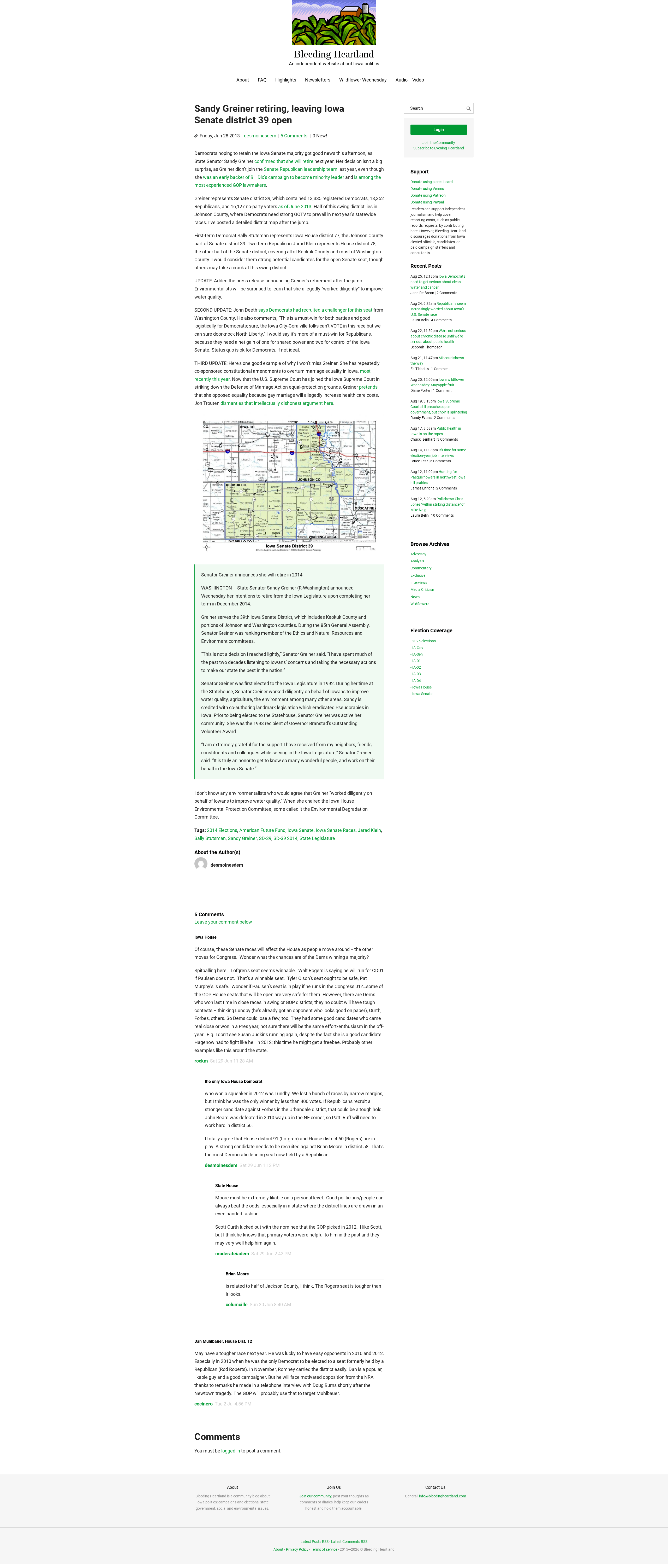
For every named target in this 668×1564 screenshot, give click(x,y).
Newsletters (317, 80)
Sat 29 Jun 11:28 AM (231, 1061)
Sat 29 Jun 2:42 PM (271, 1253)
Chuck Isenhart (422, 439)
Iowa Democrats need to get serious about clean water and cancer (437, 281)
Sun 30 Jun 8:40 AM (270, 1304)
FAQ (262, 80)
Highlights (285, 80)
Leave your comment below (223, 922)
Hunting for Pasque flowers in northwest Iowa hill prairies (438, 477)
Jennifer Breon (422, 293)
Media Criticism (422, 589)
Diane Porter (420, 390)
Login (438, 129)
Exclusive (417, 575)
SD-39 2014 (285, 838)
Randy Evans (421, 418)
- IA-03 (415, 674)
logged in (230, 1451)
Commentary (421, 568)
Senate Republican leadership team (300, 169)
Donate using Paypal (427, 202)
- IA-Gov (416, 648)
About (242, 80)
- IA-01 (415, 661)
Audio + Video (410, 80)
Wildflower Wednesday (363, 80)
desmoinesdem (260, 135)
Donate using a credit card (431, 182)
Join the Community (438, 143)
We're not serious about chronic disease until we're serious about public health (438, 336)
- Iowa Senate (421, 694)
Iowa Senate (301, 830)
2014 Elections (222, 830)
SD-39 (265, 838)
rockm (201, 1061)
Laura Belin (419, 320)
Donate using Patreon (428, 195)
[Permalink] (196, 136)
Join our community (315, 1496)
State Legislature (317, 838)
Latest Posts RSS (315, 1541)
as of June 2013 (294, 206)
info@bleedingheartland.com (442, 1496)
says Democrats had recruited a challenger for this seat (315, 310)
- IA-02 (415, 667)
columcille (237, 1304)
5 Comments (294, 135)
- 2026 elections (423, 641)
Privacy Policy (297, 1549)
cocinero (203, 1404)
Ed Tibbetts (419, 369)
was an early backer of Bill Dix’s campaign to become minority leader (273, 177)
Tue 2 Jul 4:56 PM (233, 1404)
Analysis (417, 561)
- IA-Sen (416, 654)
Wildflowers (419, 604)
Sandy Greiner (242, 838)
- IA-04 (415, 681)
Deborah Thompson (426, 347)
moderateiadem (232, 1253)
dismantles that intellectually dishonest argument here (276, 403)
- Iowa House (421, 687)
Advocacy (418, 554)
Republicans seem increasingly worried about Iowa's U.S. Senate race (438, 309)
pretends (368, 387)
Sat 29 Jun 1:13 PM (260, 1165)
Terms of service (324, 1549)
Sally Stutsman (210, 838)
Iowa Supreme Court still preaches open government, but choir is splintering (438, 406)
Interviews (418, 582)
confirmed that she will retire (283, 161)
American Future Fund (262, 830)
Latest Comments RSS (349, 1541)
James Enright (422, 488)
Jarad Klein (369, 830)
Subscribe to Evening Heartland (438, 148)
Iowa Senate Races (336, 830)
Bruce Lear (419, 461)
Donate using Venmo (427, 188)
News (415, 597)
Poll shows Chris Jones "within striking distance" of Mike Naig (437, 504)
